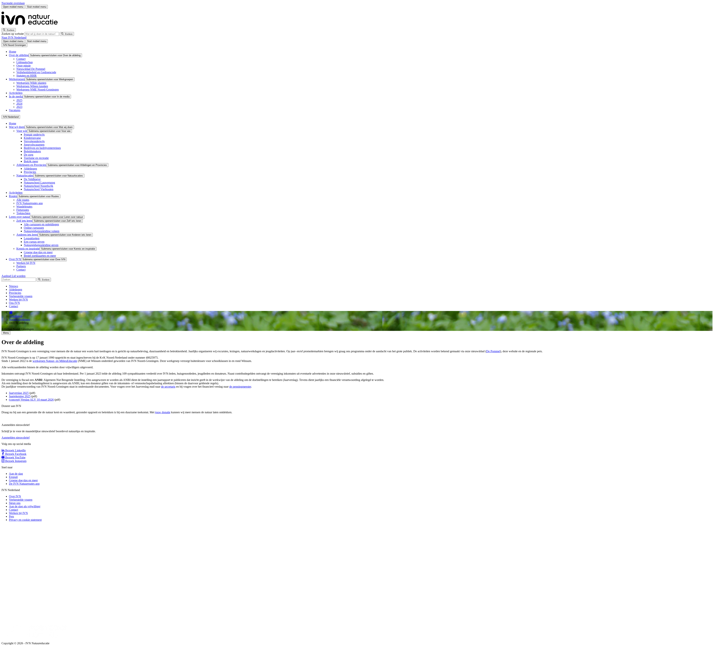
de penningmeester (240, 386)
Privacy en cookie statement (25, 519)
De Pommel (493, 351)
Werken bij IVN (25, 262)
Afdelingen (30, 168)
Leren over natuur (19, 216)
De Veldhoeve (32, 179)
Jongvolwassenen (34, 144)
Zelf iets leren (24, 220)
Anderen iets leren (27, 234)
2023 (19, 106)
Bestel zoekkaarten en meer (40, 255)
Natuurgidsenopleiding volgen (41, 231)
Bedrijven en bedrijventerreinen (42, 148)
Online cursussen (34, 227)
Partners (21, 266)
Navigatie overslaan (13, 3)
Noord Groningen (19, 319)
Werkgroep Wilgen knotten (32, 86)
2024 (19, 103)
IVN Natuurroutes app (29, 203)
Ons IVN (14, 302)
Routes (13, 196)
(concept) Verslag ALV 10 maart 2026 (31, 399)
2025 (19, 100)
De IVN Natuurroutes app (24, 483)
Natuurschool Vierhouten (38, 189)
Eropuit (13, 477)
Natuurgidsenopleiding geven (41, 245)
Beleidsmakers (32, 151)
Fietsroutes (22, 209)
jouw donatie (162, 412)
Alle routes (22, 199)
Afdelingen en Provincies (31, 164)
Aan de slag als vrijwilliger (24, 506)
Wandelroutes (24, 206)
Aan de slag (16, 473)
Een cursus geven (34, 241)
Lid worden (18, 276)
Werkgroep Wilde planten (31, 82)
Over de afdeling (19, 55)
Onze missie (23, 65)
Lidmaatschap (24, 62)
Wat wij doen (17, 127)
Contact (20, 58)
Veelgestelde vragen (20, 296)
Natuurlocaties (24, 175)
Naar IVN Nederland (13, 37)
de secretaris (168, 386)
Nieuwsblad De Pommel (30, 68)
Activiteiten (15, 92)
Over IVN (15, 259)
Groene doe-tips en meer (38, 252)
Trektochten (23, 213)
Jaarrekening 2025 (19, 396)
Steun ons (14, 503)
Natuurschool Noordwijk (38, 185)
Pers (11, 516)
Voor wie (21, 130)
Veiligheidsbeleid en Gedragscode (36, 72)
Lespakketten (31, 238)
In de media (16, 96)
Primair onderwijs (34, 134)
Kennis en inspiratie (28, 248)
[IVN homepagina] (31, 26)
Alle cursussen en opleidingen (41, 224)
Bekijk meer (31, 161)
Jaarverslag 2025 (19, 392)
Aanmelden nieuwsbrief (15, 437)
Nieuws (13, 286)
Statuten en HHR (26, 75)
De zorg (28, 154)
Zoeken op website (13, 33)
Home (12, 51)
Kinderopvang (32, 137)
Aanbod (6, 276)
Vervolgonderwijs (34, 141)
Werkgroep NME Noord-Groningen (37, 89)
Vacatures (14, 110)
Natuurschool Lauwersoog (39, 182)
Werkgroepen (17, 79)
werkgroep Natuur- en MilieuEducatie (55, 361)
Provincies (30, 172)
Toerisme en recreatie (36, 158)
